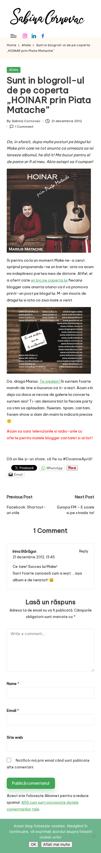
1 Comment (24, 127)
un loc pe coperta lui (49, 280)
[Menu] (13, 35)
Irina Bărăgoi (24, 551)
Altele (13, 70)
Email (13, 710)
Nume (13, 683)
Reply (83, 551)
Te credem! (50, 381)
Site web (15, 737)
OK (33, 844)
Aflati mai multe (56, 844)
